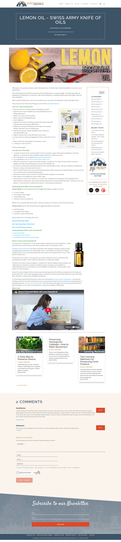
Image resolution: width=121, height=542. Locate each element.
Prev (88, 190)
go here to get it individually (62, 279)
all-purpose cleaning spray (43, 157)
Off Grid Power (95, 119)
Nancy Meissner (24, 362)
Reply (100, 410)
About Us (69, 4)
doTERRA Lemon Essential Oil (21, 249)
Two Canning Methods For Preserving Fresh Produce (97, 143)
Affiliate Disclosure (44, 535)
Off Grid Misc (95, 114)
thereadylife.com (98, 182)
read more (22, 372)
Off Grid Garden (95, 101)
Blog (77, 4)
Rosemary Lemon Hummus (21, 235)
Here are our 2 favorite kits (33, 283)
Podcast (94, 4)
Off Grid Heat (95, 106)
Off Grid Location (96, 112)
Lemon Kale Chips (19, 233)
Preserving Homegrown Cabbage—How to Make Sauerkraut (97, 136)
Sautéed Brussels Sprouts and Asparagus (26, 237)
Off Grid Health (60, 35)
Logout (92, 535)
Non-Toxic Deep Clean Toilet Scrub (38, 159)
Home (61, 4)
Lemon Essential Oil (53, 104)
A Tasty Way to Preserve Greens (27, 358)
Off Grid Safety (95, 121)
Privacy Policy (71, 535)
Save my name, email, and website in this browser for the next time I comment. (49, 467)
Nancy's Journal (96, 116)
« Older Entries (21, 385)
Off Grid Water (95, 124)
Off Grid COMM (95, 99)
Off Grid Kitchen (95, 109)
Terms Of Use (59, 535)
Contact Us (30, 535)
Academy (85, 4)
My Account (82, 535)
